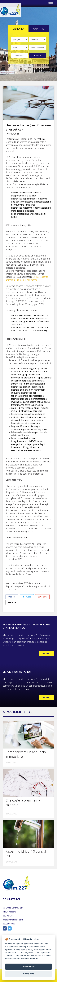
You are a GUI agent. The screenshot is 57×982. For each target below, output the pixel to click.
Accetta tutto (28, 966)
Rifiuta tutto (28, 974)
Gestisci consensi (29, 958)
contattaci (46, 653)
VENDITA (18, 28)
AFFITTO (38, 28)
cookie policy (27, 949)
